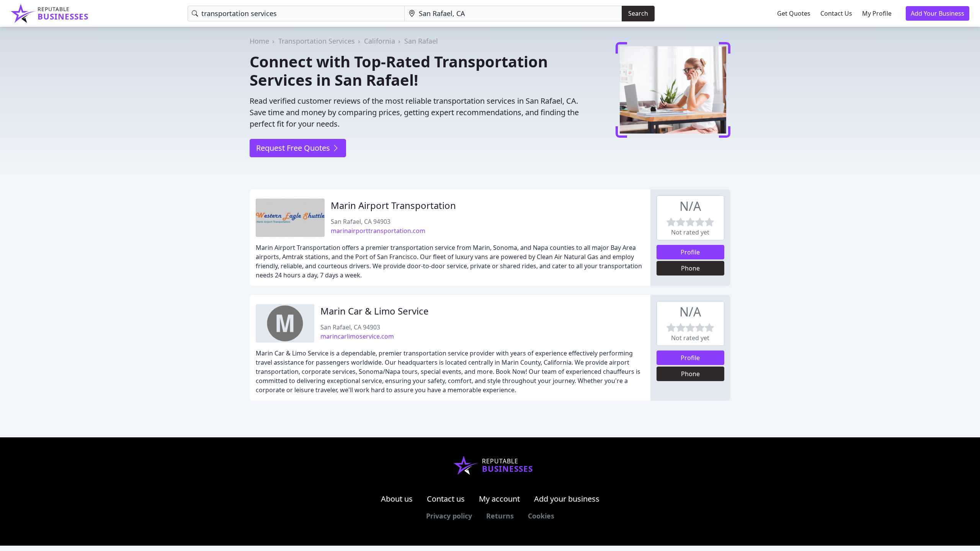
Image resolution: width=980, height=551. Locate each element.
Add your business (566, 499)
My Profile (877, 13)
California (379, 41)
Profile (690, 252)
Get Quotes (793, 13)
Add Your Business (937, 13)
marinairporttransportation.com (378, 231)
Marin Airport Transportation (393, 205)
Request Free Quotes (294, 148)
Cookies (541, 515)
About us (397, 499)
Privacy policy (449, 515)
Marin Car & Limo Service (374, 311)
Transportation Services (316, 41)
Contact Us (836, 13)
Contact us (446, 499)
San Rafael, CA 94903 (360, 221)
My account (499, 499)
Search (638, 13)
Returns (500, 515)
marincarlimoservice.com (357, 336)
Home (259, 41)
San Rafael (421, 41)
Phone (690, 268)
